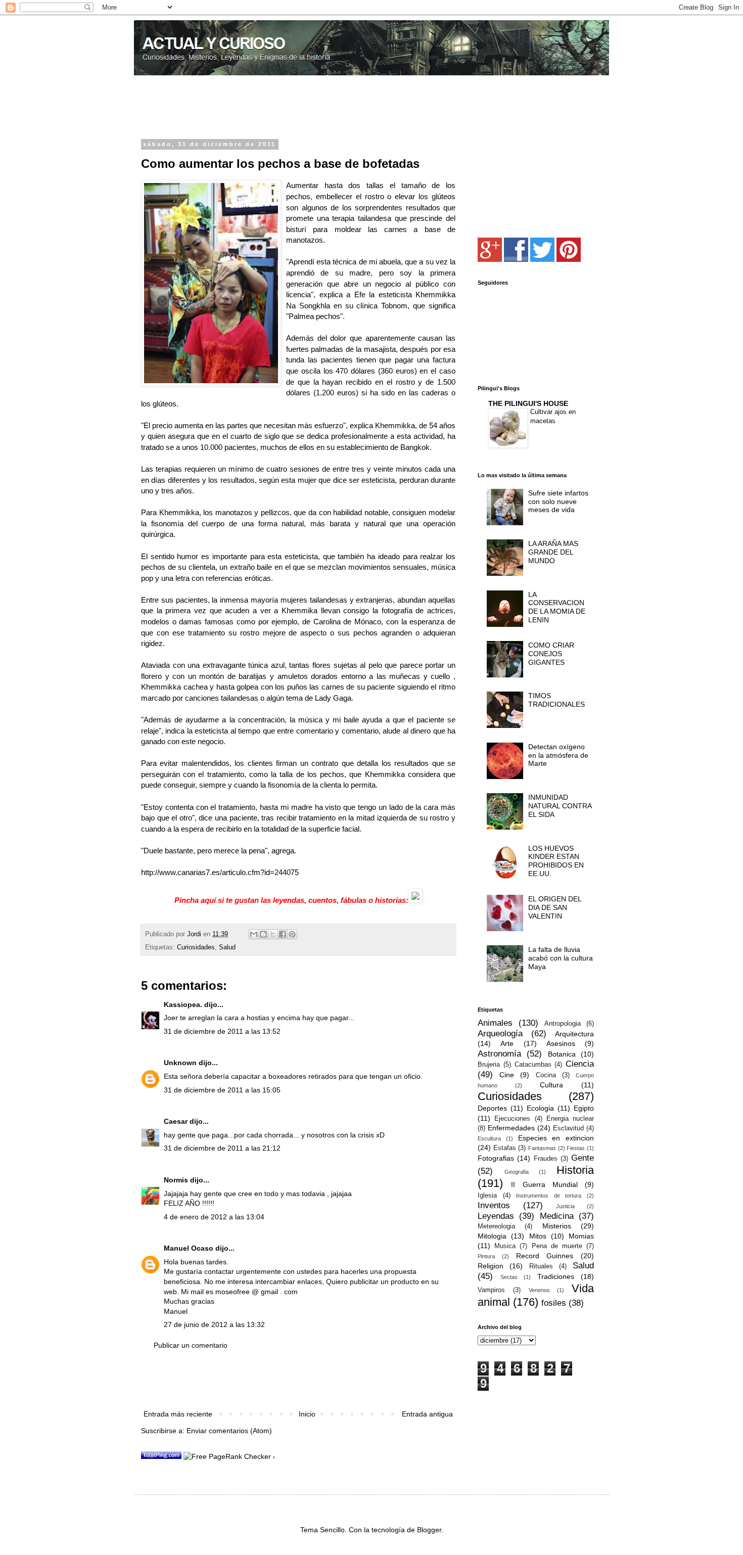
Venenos (539, 1290)
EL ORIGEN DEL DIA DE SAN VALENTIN (554, 907)
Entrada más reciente (178, 1414)
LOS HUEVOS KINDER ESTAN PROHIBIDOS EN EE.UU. (556, 861)
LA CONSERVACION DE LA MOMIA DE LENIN (556, 607)
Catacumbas (533, 1064)
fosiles (553, 1303)
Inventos (494, 1205)
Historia (575, 1170)
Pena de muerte (557, 1246)
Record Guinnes (545, 1256)
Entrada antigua (427, 1414)
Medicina (557, 1216)
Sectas (509, 1277)
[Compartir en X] (273, 934)
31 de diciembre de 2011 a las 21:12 (222, 1148)
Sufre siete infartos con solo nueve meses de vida (558, 501)
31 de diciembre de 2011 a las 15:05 (222, 1090)
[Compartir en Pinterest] (292, 934)
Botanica (562, 1054)
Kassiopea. (183, 1004)
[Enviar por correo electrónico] (254, 934)
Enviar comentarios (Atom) (229, 1431)
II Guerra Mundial (544, 1184)
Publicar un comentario (190, 1345)
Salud (227, 947)
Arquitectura (574, 1034)
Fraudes (546, 1158)
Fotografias (496, 1158)
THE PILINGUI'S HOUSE (528, 403)
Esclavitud (568, 1128)
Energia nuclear (570, 1118)
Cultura (551, 1085)
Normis (176, 1180)
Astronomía (499, 1054)
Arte (507, 1043)
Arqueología (500, 1033)
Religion (490, 1266)
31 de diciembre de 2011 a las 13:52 (222, 1031)
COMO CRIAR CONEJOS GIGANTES (551, 653)
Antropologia (562, 1023)
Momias (581, 1236)
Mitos (537, 1236)
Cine (506, 1075)
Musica (505, 1246)
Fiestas (576, 1148)
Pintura (486, 1256)
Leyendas (496, 1216)
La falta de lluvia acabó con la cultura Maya (560, 958)
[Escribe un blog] (263, 934)
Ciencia (580, 1064)
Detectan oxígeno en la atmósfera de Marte (558, 755)
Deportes (492, 1108)
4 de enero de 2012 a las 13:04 (214, 1217)
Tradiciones (555, 1276)
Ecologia (540, 1108)
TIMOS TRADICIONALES (556, 700)
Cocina (546, 1075)
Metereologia (496, 1226)
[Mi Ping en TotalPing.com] (161, 1456)
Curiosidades (196, 947)
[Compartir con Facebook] (282, 934)
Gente (582, 1158)
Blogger (429, 1530)
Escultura (489, 1138)
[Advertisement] (259, 108)
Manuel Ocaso (188, 1248)
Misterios (556, 1226)
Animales (495, 1023)
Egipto (584, 1108)
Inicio (307, 1414)
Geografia (516, 1172)
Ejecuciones (512, 1118)
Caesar (176, 1121)
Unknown (180, 1063)
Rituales (541, 1266)
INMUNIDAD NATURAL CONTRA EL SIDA (559, 805)
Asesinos (560, 1043)
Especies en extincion (556, 1138)
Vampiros (491, 1290)
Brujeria (489, 1064)
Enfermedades (511, 1128)
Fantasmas (542, 1148)
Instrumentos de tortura (548, 1196)
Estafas (504, 1148)
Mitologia (492, 1236)
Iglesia (487, 1195)
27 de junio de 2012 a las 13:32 (214, 1324)
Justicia (565, 1206)
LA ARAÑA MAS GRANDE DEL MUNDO (553, 552)
